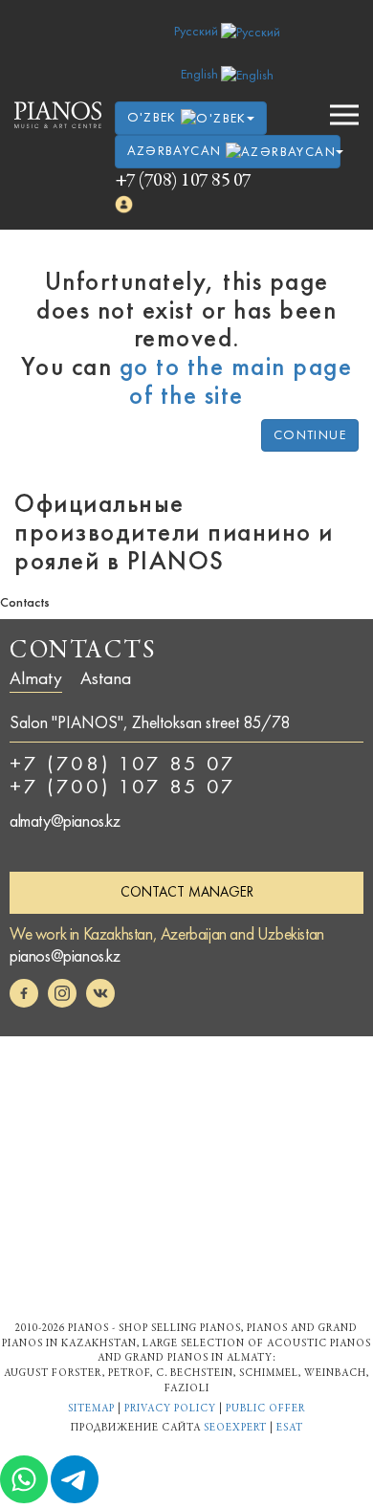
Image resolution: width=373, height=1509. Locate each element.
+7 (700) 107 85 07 (123, 786)
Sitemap (91, 1409)
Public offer (265, 1409)
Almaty (36, 678)
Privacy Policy (170, 1409)
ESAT (289, 1428)
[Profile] (124, 204)
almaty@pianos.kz (65, 821)
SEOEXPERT (235, 1428)
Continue (310, 435)
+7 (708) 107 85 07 (183, 181)
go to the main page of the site (236, 381)
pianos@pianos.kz (65, 955)
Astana (105, 678)
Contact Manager (187, 891)
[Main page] (57, 114)
